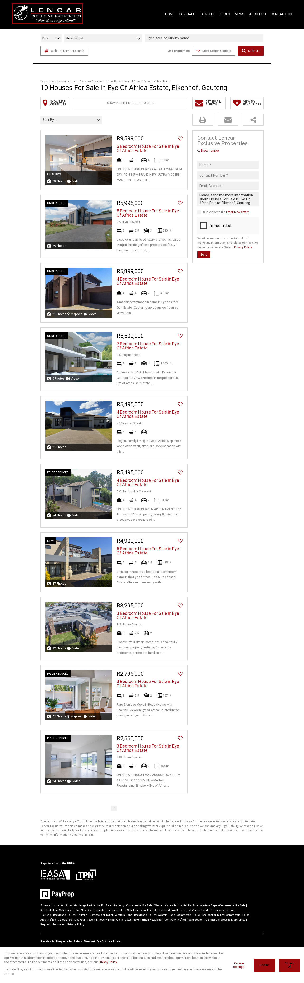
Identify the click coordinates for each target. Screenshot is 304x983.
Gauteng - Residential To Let (57, 914)
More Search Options (216, 50)
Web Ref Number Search (67, 50)
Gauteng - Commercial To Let (95, 914)
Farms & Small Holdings (174, 910)
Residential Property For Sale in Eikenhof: (68, 941)
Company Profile (174, 919)
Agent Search (195, 919)
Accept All (289, 965)
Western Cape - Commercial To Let (179, 914)
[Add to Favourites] (180, 138)
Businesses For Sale (222, 910)
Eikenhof (127, 81)
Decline (265, 965)
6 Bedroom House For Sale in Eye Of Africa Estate (148, 148)
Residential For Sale (52, 910)
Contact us (212, 919)
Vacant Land (200, 910)
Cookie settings (238, 965)
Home (55, 905)
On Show (66, 905)
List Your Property (84, 919)
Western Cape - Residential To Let (135, 914)
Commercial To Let (237, 914)
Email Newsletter (237, 212)
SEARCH (253, 50)
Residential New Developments (85, 910)
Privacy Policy (243, 247)
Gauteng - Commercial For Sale (132, 905)
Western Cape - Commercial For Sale (222, 905)
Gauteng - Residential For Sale (92, 905)
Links (242, 919)
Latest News (132, 919)
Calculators (65, 919)
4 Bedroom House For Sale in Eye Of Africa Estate (148, 281)
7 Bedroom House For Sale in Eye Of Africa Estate (148, 346)
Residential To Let (213, 914)
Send (203, 254)
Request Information (52, 924)
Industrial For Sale (146, 910)
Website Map (229, 919)
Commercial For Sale (119, 910)
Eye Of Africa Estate (147, 81)
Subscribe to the (226, 212)
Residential (100, 81)
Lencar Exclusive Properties (74, 81)
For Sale (115, 81)
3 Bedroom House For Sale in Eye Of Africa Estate (148, 615)
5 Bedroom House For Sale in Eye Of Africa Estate (148, 213)
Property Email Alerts (110, 919)
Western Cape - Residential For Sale (176, 905)
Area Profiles (48, 919)
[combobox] (205, 38)
